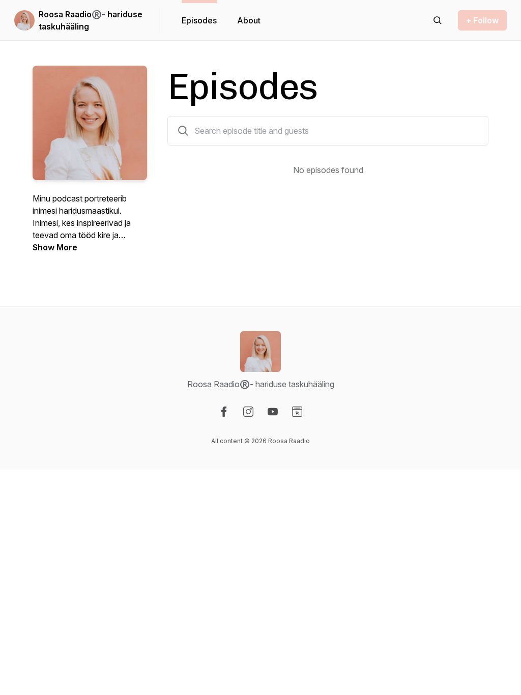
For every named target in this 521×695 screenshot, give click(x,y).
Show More (55, 247)
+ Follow (482, 20)
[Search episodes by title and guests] (183, 131)
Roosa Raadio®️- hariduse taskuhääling (90, 20)
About (248, 20)
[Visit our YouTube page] (273, 412)
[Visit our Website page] (297, 412)
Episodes (199, 20)
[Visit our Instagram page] (248, 412)
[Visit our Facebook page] (224, 412)
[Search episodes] (437, 20)
